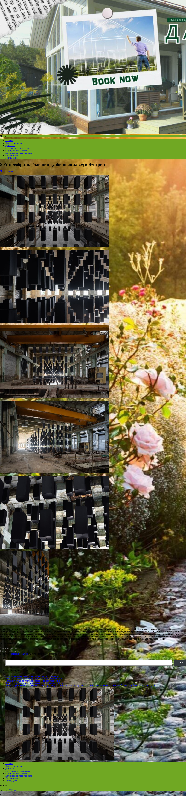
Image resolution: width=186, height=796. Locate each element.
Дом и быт (10, 145)
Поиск (8, 658)
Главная (9, 140)
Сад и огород (11, 155)
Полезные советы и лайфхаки (19, 153)
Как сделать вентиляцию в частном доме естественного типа (33, 678)
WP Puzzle (12, 790)
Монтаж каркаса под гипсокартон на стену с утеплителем (32, 676)
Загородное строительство (17, 148)
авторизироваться (19, 654)
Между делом (11, 158)
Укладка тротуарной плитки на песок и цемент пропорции (32, 681)
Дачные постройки (14, 143)
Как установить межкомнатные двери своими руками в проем (34, 683)
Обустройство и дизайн (16, 150)
